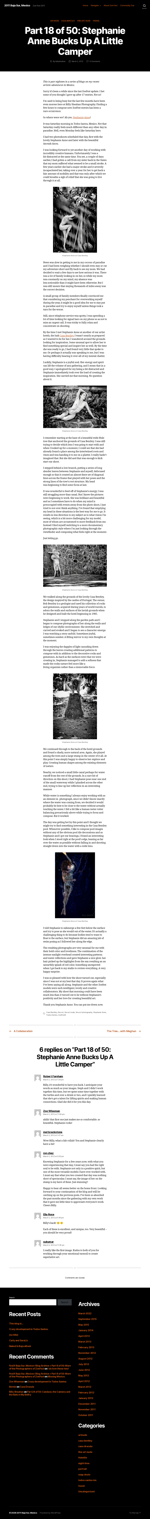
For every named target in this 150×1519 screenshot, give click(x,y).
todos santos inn (87, 1480)
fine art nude (83, 21)
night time (83, 1463)
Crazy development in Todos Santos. (28, 1329)
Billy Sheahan (16, 1391)
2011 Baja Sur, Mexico (17, 5)
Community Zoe (127, 5)
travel (96, 21)
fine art (61, 1012)
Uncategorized (86, 1491)
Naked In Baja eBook (20, 1346)
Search (11, 1297)
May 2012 (83, 1375)
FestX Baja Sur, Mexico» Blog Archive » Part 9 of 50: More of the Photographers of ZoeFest (40, 1367)
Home (85, 5)
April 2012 (84, 1381)
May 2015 (83, 1324)
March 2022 (84, 1313)
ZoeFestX (62, 1015)
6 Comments (95, 61)
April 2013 (84, 1336)
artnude (54, 21)
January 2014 (85, 1330)
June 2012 (84, 1370)
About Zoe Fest (110, 5)
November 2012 (87, 1353)
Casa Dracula (27, 1386)
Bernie (12, 1386)
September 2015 (87, 1319)
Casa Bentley (67, 335)
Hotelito (82, 1457)
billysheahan (60, 61)
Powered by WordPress (50, 1513)
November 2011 (87, 1409)
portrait (82, 1469)
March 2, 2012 (77, 61)
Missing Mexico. (56, 1376)
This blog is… (16, 1323)
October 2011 (85, 1415)
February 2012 (86, 1392)
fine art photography (84, 1012)
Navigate (95, 5)
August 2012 (85, 1358)
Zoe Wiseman (16, 1381)
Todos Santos (51, 1015)
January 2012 (85, 1398)
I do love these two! (58, 1368)
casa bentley (68, 21)
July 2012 (83, 1364)
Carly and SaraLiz (18, 1340)
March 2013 (84, 1341)
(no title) (13, 1334)
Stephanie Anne (81, 117)
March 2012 (84, 1386)
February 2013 (86, 1347)
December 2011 (87, 1403)
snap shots (84, 1474)
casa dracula (85, 1446)
